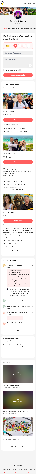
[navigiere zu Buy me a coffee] (2, 3)
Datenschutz (5, 469)
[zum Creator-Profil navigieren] (18, 14)
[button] (34, 3)
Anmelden (27, 3)
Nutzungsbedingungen (19, 469)
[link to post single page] (18, 376)
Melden (32, 469)
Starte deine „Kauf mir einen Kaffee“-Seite (17, 473)
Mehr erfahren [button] (16, 189)
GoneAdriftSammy (18, 21)
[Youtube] (3, 356)
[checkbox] (11, 70)
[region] (18, 56)
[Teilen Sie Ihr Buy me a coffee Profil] (34, 18)
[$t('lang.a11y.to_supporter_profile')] (7, 289)
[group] (18, 113)
